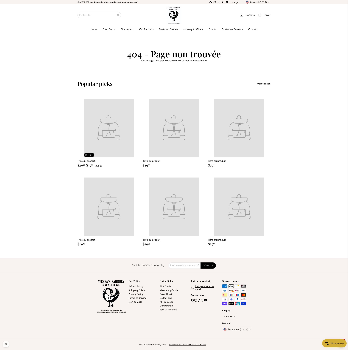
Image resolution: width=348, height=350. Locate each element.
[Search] (118, 15)
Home (94, 29)
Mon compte (135, 301)
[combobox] (99, 15)
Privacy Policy (135, 294)
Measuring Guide (169, 290)
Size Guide (165, 286)
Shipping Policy (136, 290)
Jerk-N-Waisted (168, 309)
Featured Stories (168, 29)
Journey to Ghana (193, 29)
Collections (166, 297)
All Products (166, 301)
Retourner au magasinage (192, 60)
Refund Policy (135, 286)
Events (212, 29)
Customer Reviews (232, 29)
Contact (252, 29)
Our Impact (127, 29)
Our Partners (146, 29)
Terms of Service (137, 297)
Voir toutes (264, 83)
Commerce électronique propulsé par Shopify (187, 344)
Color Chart (166, 294)
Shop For (108, 29)
